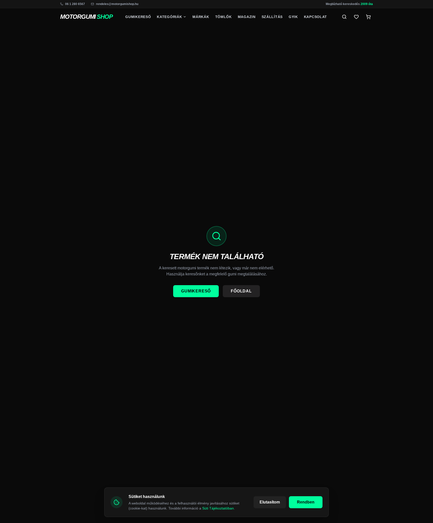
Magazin (247, 17)
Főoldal (241, 291)
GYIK (293, 17)
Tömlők (223, 17)
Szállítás (272, 17)
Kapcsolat (315, 17)
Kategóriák (169, 17)
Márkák (200, 17)
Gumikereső (138, 17)
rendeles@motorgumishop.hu (117, 4)
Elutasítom (270, 502)
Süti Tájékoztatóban (218, 508)
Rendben (305, 502)
